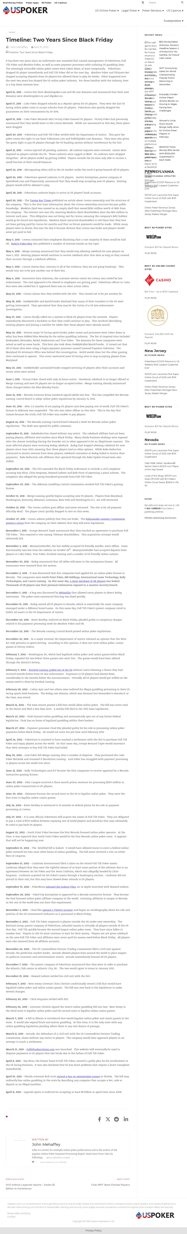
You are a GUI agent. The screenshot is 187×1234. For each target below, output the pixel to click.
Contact (11, 1216)
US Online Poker (106, 10)
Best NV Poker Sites (158, 406)
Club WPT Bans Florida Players (110, 1184)
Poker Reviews (152, 10)
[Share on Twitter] (108, 1119)
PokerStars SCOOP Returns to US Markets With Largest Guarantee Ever (162, 185)
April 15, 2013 (41, 47)
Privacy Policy (93, 1230)
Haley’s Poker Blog (21, 243)
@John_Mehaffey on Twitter (58, 1157)
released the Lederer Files (61, 886)
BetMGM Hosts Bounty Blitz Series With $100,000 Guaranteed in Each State (169, 153)
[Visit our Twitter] (143, 3)
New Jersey (155, 351)
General (12, 32)
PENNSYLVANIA (159, 172)
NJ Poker (46, 2)
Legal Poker (129, 10)
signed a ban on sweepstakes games (78, 1076)
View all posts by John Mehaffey (53, 1162)
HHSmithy (65, 592)
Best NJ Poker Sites (158, 227)
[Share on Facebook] (99, 1119)
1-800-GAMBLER (153, 508)
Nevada (152, 440)
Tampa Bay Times (40, 200)
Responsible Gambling (18, 1213)
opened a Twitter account (57, 910)
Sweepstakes (172, 20)
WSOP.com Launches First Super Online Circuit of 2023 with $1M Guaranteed (162, 198)
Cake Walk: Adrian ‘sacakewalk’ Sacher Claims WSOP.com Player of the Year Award (162, 466)
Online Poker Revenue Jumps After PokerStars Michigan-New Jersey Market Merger (161, 211)
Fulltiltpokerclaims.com (40, 1049)
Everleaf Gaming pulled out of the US (50, 670)
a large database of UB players (87, 581)
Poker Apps (32, 2)
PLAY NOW (151, 253)
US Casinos (60, 2)
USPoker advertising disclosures (160, 517)
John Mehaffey (19, 47)
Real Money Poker (13, 2)
